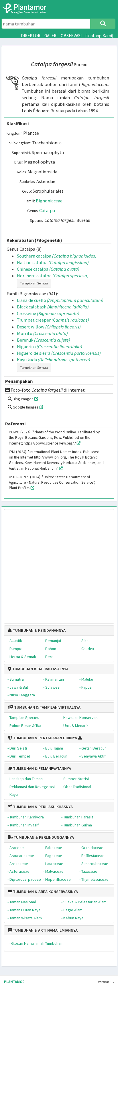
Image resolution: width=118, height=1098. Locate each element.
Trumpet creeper (53, 320)
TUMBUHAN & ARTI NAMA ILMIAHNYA (45, 930)
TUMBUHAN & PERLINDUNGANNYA (43, 837)
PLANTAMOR (14, 982)
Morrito (42, 333)
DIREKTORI (31, 35)
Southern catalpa (57, 256)
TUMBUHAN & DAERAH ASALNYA (39, 668)
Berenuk (43, 340)
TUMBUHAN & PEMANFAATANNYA (41, 768)
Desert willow (49, 327)
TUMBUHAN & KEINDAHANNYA (39, 630)
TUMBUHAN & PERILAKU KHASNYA (42, 806)
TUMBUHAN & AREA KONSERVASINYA (45, 891)
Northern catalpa (52, 275)
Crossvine (48, 313)
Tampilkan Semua (34, 283)
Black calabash (53, 307)
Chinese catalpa (48, 269)
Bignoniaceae (49, 201)
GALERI (51, 35)
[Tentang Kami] (98, 35)
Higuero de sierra (59, 353)
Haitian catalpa (53, 262)
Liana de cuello (60, 300)
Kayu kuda (53, 359)
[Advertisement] (53, 563)
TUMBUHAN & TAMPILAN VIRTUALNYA (46, 707)
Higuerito (49, 346)
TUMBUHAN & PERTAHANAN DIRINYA (44, 737)
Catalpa (47, 210)
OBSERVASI (71, 35)
